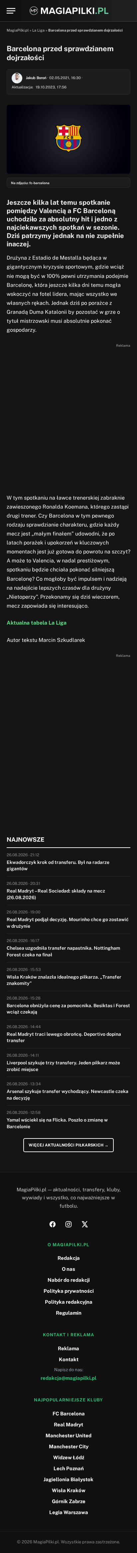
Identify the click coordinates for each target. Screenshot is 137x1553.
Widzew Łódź (68, 1457)
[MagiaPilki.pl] (69, 11)
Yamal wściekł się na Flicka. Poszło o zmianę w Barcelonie (57, 1123)
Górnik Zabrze (68, 1501)
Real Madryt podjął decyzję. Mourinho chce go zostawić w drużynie (68, 923)
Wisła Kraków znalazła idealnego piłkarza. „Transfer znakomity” (64, 980)
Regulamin (68, 1313)
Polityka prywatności (69, 1291)
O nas (68, 1269)
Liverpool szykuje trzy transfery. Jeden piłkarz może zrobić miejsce (63, 1066)
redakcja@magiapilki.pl (68, 1378)
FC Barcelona (69, 1413)
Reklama (68, 1348)
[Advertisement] (68, 418)
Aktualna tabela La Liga (37, 623)
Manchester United (68, 1435)
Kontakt (68, 1359)
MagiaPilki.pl (18, 30)
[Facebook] (53, 1224)
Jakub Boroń (36, 78)
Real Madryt (68, 1424)
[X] (84, 1224)
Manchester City (68, 1446)
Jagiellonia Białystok (68, 1479)
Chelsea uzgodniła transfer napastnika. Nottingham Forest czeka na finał (63, 951)
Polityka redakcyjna (68, 1302)
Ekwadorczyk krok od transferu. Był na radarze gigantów (58, 866)
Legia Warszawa (68, 1512)
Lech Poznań (69, 1468)
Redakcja (69, 1258)
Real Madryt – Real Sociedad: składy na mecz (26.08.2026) (56, 894)
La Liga (38, 30)
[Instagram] (68, 1224)
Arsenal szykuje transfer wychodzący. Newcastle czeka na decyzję (67, 1095)
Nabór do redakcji (69, 1280)
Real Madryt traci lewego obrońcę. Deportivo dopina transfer (64, 1037)
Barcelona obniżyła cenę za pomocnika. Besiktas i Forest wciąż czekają (68, 1009)
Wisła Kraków (68, 1490)
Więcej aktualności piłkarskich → (68, 1145)
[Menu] (11, 10)
